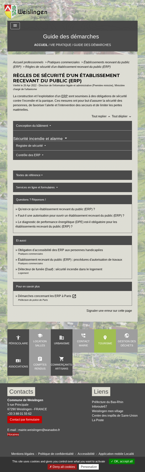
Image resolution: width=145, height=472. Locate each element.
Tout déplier (122, 116)
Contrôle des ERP (28, 155)
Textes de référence (28, 175)
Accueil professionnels (28, 62)
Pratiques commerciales (63, 62)
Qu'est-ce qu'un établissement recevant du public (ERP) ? (56, 209)
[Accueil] (26, 10)
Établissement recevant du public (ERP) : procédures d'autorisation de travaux (70, 259)
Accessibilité (86, 453)
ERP (64, 96)
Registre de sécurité (30, 145)
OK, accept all (123, 461)
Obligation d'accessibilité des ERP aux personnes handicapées (60, 250)
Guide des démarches (92, 45)
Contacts (21, 391)
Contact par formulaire (24, 419)
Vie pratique (60, 45)
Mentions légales (22, 453)
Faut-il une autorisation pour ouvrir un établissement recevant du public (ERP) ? (71, 215)
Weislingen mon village (107, 411)
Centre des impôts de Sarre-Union (115, 415)
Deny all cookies (63, 466)
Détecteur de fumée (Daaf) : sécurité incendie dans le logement (60, 269)
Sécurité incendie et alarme (38, 138)
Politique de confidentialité (56, 453)
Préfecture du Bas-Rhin (107, 402)
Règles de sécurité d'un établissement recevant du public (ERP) (68, 66)
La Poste (98, 420)
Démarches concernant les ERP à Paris (47, 296)
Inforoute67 (99, 406)
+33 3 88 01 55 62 (19, 413)
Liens (101, 391)
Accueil (41, 45)
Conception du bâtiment (32, 125)
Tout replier (101, 116)
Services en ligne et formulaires (36, 187)
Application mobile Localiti (116, 453)
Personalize (89, 466)
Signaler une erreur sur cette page (109, 310)
